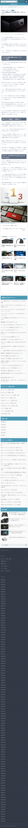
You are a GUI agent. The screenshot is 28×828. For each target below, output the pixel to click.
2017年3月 (3, 821)
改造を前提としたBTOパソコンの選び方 (10, 499)
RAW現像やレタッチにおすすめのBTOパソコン (12, 339)
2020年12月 (3, 713)
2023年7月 (3, 639)
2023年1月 (3, 653)
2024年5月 (3, 615)
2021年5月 (3, 701)
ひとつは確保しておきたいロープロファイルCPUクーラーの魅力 (13, 229)
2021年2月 (3, 708)
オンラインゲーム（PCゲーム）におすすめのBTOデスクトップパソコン (13, 310)
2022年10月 (3, 661)
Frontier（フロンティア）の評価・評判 (10, 395)
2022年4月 (3, 675)
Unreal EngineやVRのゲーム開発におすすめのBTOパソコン (13, 347)
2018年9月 (3, 778)
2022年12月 (3, 656)
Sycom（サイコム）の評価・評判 (8, 403)
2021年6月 (3, 699)
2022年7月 (3, 668)
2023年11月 (3, 630)
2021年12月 (3, 685)
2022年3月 (3, 677)
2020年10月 (3, 718)
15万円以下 (3, 429)
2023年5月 (3, 644)
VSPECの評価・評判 (5, 413)
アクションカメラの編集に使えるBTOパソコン (12, 327)
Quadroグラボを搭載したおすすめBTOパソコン (12, 358)
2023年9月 (3, 634)
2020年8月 (3, 723)
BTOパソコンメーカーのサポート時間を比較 (11, 475)
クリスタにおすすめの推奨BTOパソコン (10, 336)
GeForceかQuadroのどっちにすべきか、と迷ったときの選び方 (13, 486)
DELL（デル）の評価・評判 (7, 392)
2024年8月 (3, 608)
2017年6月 (3, 814)
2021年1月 (3, 711)
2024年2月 (3, 622)
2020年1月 (3, 740)
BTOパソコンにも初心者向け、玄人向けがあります (13, 452)
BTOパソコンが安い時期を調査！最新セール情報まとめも (13, 444)
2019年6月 (3, 756)
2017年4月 (3, 818)
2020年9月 (3, 720)
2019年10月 (3, 747)
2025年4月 (3, 589)
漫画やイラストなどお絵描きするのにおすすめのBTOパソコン (13, 333)
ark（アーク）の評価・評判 (7, 389)
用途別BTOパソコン (5, 561)
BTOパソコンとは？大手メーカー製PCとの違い (12, 450)
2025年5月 (3, 587)
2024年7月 (3, 610)
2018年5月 (3, 787)
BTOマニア (14, 4)
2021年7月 (3, 697)
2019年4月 (3, 761)
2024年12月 (3, 598)
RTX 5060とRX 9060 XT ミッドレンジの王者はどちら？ (17, 519)
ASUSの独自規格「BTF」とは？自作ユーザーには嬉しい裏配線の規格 (17, 513)
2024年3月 (3, 620)
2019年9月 (3, 749)
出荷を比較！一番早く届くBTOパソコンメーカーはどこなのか (13, 495)
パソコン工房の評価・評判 (7, 411)
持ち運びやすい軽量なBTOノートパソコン (11, 370)
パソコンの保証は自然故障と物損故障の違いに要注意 (13, 472)
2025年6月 (3, 584)
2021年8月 (3, 694)
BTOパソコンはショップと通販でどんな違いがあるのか (13, 460)
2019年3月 (3, 763)
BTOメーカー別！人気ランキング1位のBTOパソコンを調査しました (13, 306)
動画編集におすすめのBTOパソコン (9, 322)
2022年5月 (3, 673)
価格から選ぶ (3, 563)
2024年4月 (3, 618)
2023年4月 (3, 646)
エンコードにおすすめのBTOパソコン (10, 330)
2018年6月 (3, 785)
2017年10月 (3, 804)
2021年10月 (3, 689)
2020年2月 (3, 737)
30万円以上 (3, 422)
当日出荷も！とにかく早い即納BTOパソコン (11, 368)
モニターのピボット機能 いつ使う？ (10, 225)
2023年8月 (3, 637)
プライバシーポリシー (5, 550)
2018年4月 (3, 790)
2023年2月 (3, 651)
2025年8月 (3, 579)
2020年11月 (3, 716)
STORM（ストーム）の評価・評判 (9, 400)
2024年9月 (3, 606)
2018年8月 (3, 780)
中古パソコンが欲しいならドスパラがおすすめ (12, 492)
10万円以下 (3, 432)
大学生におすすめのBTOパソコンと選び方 (11, 504)
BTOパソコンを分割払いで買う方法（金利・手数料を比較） (13, 469)
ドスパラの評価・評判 (6, 408)
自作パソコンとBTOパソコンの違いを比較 (11, 502)
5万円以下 (3, 435)
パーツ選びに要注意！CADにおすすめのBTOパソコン (13, 350)
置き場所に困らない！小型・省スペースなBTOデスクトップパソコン (13, 381)
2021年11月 (3, 687)
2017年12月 (3, 799)
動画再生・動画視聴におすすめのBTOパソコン (12, 353)
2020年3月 (3, 735)
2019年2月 (3, 766)
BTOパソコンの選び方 (5, 570)
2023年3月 (3, 649)
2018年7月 (3, 783)
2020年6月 (3, 728)
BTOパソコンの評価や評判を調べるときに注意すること (13, 456)
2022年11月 (3, 658)
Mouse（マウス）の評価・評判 (8, 397)
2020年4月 (3, 732)
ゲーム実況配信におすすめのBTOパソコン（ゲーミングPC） (13, 318)
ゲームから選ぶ (4, 568)
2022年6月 (3, 670)
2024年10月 (3, 603)
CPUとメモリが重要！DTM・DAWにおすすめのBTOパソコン (13, 342)
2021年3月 (3, 706)
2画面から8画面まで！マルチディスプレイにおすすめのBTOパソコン (13, 361)
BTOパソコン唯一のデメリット (8, 483)
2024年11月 (3, 601)
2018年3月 (3, 792)
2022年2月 (3, 680)
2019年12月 (3, 742)
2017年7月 (3, 811)
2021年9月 (3, 692)
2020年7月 (3, 725)
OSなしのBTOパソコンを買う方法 (9, 489)
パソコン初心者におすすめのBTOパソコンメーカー (13, 480)
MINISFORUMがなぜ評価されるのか (17, 538)
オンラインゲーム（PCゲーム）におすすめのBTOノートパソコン (13, 314)
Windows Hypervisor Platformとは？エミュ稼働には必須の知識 (17, 532)
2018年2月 (3, 795)
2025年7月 (3, 582)
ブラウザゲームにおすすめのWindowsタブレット (12, 365)
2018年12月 (3, 771)
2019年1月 (3, 768)
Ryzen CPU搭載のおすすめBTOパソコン (10, 355)
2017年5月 (3, 816)
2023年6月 (3, 641)
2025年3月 (3, 591)
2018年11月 (3, 773)
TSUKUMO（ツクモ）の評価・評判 (9, 405)
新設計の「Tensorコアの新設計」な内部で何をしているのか (17, 525)
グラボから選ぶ (4, 566)
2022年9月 (3, 663)
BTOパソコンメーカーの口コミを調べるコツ (11, 447)
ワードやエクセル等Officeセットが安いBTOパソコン (13, 324)
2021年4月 (3, 704)
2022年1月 (3, 682)
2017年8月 (3, 809)
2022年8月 (3, 665)
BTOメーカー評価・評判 (6, 558)
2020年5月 (3, 730)
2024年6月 (3, 613)
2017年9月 (3, 807)
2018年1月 (3, 797)
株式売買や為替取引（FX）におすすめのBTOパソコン (13, 374)
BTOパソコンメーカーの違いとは (9, 477)
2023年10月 (3, 632)
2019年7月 (3, 754)
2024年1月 (3, 625)
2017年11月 (3, 802)
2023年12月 (3, 627)
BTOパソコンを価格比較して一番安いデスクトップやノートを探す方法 (13, 464)
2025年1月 (3, 596)
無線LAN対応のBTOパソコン (8, 377)
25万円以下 (3, 424)
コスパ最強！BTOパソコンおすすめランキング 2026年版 (13, 301)
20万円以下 (3, 427)
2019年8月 (3, 751)
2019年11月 (3, 744)
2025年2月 (3, 594)
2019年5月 (3, 759)
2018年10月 (3, 775)
